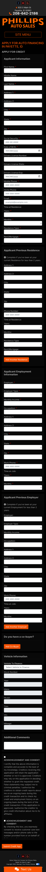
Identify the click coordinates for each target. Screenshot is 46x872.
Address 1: (9, 92)
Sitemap (19, 864)
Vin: (6, 715)
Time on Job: (10, 471)
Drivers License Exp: (13, 172)
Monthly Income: (12, 399)
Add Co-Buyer (12, 646)
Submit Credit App (12, 846)
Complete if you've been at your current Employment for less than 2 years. (20, 507)
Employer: (8, 382)
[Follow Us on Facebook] (18, 3)
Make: (7, 689)
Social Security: (11, 138)
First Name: (9, 67)
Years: (7, 211)
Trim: (6, 706)
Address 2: (9, 101)
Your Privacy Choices (29, 864)
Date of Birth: (10, 147)
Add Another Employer (16, 627)
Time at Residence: (13, 207)
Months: (8, 219)
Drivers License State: (14, 164)
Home (11, 860)
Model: (7, 698)
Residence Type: (11, 228)
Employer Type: (11, 391)
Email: (7, 198)
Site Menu (23, 34)
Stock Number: (11, 672)
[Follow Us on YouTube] (23, 3)
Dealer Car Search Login (22, 862)
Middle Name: (10, 75)
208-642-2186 (25, 13)
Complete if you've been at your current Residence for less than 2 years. (22, 259)
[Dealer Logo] (23, 23)
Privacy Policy (32, 860)
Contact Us (24, 860)
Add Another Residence (16, 359)
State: (6, 119)
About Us (17, 860)
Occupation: (9, 408)
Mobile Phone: (10, 181)
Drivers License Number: (15, 155)
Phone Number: (11, 311)
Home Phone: (10, 190)
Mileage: (8, 723)
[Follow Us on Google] (27, 3)
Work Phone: (10, 462)
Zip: (5, 129)
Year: (6, 680)
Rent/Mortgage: (11, 236)
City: (6, 109)
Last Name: (9, 84)
